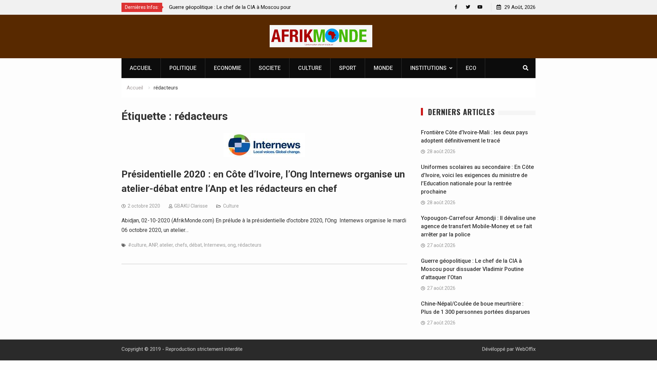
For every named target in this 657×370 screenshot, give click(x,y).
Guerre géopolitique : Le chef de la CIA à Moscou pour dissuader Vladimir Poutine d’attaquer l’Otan (472, 269)
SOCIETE (270, 68)
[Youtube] (480, 7)
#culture (137, 245)
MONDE (383, 68)
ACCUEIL (141, 68)
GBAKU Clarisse (191, 206)
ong (232, 245)
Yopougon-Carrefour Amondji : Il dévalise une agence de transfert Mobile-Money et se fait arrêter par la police (478, 226)
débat (195, 245)
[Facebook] (456, 7)
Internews (215, 245)
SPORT (347, 68)
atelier (166, 245)
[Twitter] (468, 7)
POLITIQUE (182, 68)
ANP (153, 245)
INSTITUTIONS (428, 68)
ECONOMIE (227, 68)
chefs (181, 245)
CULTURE (310, 68)
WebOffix (525, 349)
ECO (471, 68)
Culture (231, 206)
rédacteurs (249, 245)
